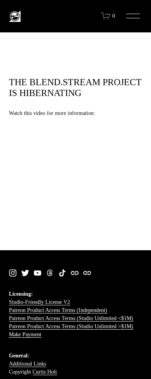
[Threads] (50, 273)
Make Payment (25, 334)
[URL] (75, 273)
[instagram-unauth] (13, 273)
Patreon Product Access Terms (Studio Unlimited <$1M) (71, 318)
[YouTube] (37, 273)
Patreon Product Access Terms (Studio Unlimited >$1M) (71, 326)
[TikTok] (62, 273)
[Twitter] (25, 273)
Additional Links (27, 364)
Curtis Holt (45, 372)
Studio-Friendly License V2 (39, 302)
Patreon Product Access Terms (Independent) (58, 310)
